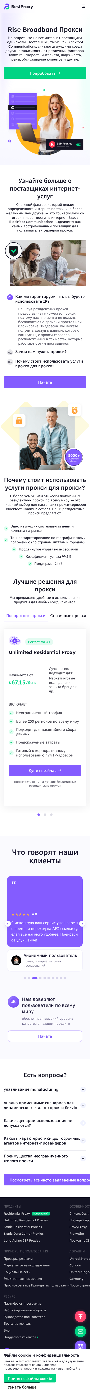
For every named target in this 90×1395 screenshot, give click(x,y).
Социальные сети (17, 1272)
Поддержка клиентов (20, 1337)
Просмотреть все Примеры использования (36, 1285)
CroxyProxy (78, 1227)
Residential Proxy (17, 1213)
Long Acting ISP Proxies (22, 1240)
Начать (45, 1036)
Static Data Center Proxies (24, 1234)
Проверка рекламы (18, 1259)
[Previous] (8, 924)
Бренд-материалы (17, 1323)
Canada (75, 1265)
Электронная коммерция (23, 1279)
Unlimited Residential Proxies (26, 1220)
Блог (7, 1330)
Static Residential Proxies (23, 1227)
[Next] (82, 924)
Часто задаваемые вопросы (25, 1310)
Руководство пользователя (24, 1317)
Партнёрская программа (22, 1303)
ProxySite (76, 1234)
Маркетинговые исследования (27, 1265)
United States (79, 1259)
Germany (76, 1279)
